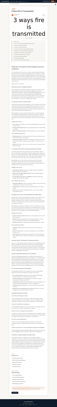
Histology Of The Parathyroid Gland (18, 379)
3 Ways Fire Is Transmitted (25, 387)
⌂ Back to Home (15, 392)
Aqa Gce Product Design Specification (18, 377)
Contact (17, 1)
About (14, 1)
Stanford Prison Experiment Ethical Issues (18, 360)
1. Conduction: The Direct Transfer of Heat (20, 47)
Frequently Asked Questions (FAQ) (19, 58)
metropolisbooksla (5, 1)
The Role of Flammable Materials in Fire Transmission (22, 54)
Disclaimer (20, 1)
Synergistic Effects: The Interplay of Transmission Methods (22, 52)
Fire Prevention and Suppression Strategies (20, 56)
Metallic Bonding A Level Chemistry (17, 383)
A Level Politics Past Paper (16, 366)
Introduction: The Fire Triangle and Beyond (20, 45)
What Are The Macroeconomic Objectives (18, 381)
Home (11, 1)
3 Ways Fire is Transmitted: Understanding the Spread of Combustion (24, 43)
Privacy (24, 1)
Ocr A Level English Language (17, 375)
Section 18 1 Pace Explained (16, 364)
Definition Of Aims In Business (17, 362)
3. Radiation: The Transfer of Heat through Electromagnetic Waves (24, 50)
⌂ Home (53, 1)
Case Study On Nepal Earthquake (17, 358)
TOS (26, 1)
